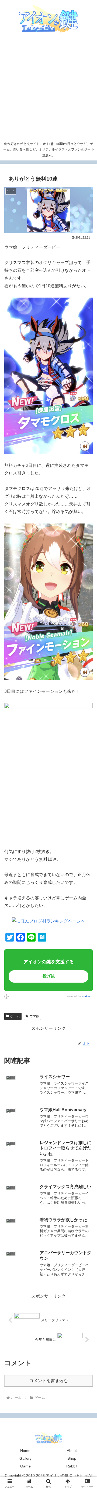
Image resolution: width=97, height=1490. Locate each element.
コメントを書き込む (48, 1380)
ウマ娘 (34, 1016)
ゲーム (15, 1016)
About (72, 1450)
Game (25, 1466)
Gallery (25, 1458)
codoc (86, 996)
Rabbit (71, 1466)
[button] (83, 959)
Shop (71, 1458)
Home (25, 1450)
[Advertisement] (48, 88)
